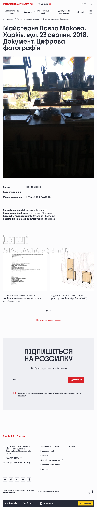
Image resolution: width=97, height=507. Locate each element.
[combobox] (83, 3)
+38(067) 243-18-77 (14, 458)
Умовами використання (42, 393)
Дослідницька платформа (64, 12)
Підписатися (76, 380)
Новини (72, 447)
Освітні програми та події (43, 12)
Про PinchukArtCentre (50, 465)
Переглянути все (44, 320)
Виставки (28, 12)
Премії (81, 12)
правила (21, 396)
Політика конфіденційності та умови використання (18, 491)
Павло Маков (33, 187)
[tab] (47, 311)
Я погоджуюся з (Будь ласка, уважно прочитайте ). (49, 394)
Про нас (90, 12)
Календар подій (47, 451)
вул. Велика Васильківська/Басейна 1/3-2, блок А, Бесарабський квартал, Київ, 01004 (18, 450)
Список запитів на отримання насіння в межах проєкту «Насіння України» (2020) (22, 298)
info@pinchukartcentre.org (18, 463)
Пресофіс (44, 469)
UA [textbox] (82, 4)
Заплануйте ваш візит (12, 12)
